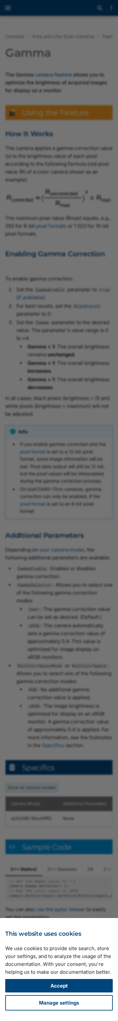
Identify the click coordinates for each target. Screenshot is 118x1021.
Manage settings (59, 1003)
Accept (59, 986)
